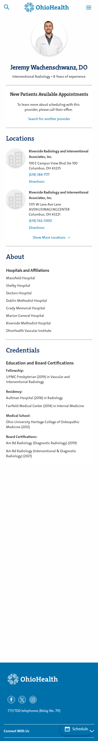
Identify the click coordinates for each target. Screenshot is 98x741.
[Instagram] (33, 699)
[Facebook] (11, 699)
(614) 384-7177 (39, 174)
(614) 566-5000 (40, 221)
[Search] (6, 7)
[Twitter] (22, 699)
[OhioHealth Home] (49, 679)
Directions (36, 181)
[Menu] (88, 8)
